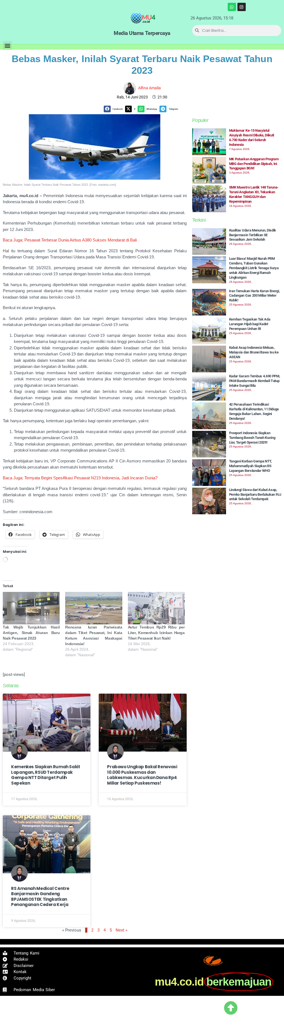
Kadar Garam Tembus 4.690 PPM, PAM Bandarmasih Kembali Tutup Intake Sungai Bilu (254, 381)
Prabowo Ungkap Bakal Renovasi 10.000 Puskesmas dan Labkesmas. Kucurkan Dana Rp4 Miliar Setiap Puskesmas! (142, 775)
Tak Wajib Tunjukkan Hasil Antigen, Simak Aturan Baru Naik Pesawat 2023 (31, 632)
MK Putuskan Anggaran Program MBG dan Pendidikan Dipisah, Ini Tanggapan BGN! (254, 164)
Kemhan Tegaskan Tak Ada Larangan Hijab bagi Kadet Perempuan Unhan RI (249, 324)
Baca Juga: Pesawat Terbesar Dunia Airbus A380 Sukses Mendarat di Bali (70, 240)
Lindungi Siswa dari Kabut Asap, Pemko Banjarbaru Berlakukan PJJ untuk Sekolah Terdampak (255, 494)
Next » (121, 930)
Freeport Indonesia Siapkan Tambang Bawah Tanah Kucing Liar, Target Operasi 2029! (252, 437)
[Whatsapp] (232, 7)
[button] (7, 45)
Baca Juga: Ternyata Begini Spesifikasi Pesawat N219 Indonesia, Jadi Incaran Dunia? (80, 477)
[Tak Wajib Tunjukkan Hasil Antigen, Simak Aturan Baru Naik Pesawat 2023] (31, 608)
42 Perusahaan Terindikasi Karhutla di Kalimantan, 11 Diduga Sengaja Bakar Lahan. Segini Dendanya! (254, 411)
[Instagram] (241, 7)
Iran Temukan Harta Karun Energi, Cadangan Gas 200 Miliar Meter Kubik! (254, 295)
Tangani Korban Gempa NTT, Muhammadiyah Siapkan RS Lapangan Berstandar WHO (250, 466)
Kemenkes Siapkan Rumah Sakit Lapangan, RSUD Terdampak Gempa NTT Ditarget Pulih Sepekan (45, 775)
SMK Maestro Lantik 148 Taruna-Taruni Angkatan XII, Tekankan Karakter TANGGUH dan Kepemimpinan (253, 194)
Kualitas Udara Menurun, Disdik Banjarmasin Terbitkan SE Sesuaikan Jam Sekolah (252, 235)
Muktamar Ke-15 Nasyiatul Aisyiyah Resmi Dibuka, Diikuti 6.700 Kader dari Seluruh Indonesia (251, 137)
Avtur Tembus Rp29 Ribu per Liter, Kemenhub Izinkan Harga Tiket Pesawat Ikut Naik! (156, 632)
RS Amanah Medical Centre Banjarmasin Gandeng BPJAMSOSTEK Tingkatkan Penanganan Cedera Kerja (40, 896)
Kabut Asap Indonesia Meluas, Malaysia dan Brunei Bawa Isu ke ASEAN (254, 352)
